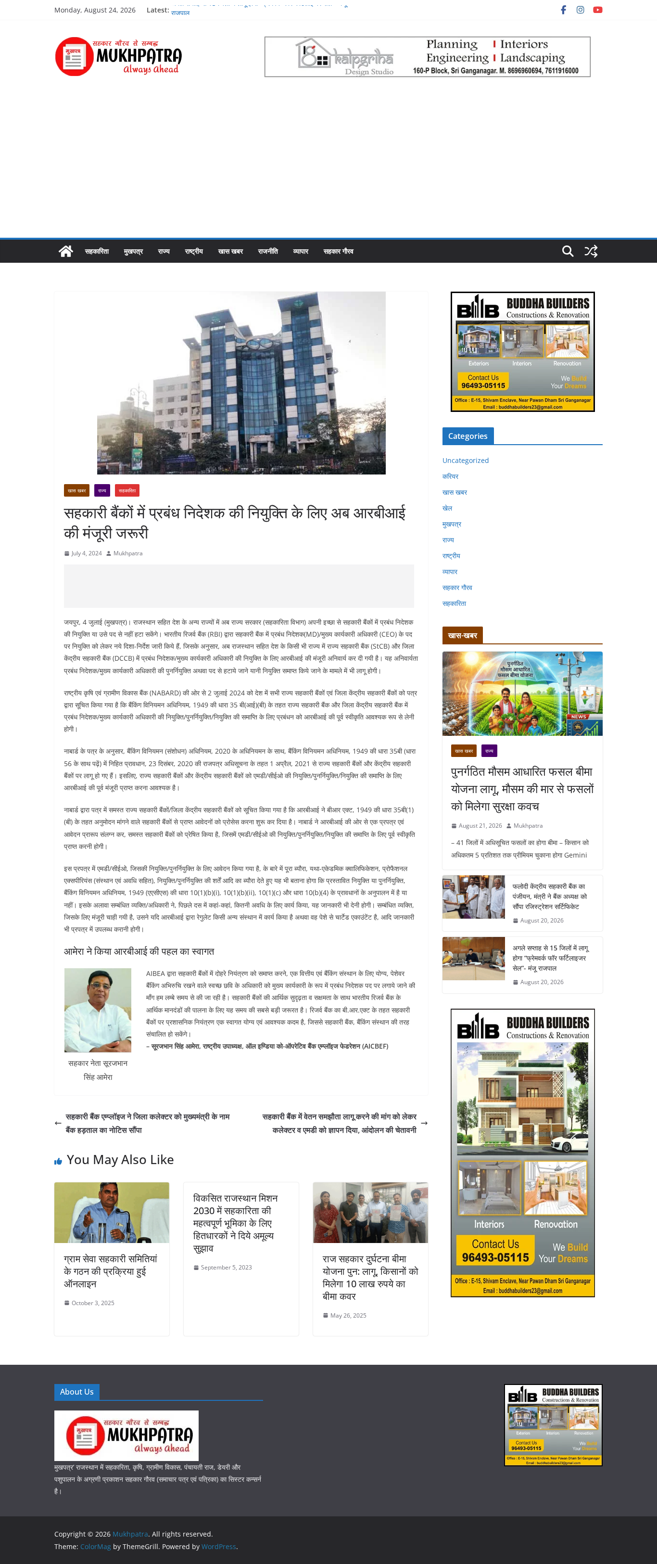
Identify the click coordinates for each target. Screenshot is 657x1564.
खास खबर (230, 251)
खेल (447, 508)
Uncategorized (465, 460)
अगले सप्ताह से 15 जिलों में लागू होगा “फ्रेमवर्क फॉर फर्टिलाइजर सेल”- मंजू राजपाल (550, 958)
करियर (450, 476)
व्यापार (300, 251)
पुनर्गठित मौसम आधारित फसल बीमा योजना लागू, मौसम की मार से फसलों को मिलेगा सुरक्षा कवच (522, 788)
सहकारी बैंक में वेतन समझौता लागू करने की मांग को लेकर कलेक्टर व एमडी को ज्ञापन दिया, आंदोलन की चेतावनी (340, 1123)
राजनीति (268, 251)
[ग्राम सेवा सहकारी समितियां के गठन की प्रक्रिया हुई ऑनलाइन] (111, 1189)
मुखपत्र (133, 251)
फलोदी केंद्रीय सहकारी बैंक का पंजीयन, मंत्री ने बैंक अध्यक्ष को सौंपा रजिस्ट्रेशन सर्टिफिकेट (550, 896)
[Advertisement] (328, 165)
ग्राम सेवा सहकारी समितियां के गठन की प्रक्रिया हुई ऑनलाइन (110, 1271)
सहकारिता (97, 251)
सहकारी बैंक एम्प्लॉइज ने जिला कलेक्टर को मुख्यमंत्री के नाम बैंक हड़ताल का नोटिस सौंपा (147, 1123)
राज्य (164, 251)
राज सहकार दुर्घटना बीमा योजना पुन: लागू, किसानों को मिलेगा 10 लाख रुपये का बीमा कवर (370, 1277)
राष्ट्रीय (194, 251)
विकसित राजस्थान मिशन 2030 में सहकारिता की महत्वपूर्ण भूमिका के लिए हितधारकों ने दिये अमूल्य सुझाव (235, 1223)
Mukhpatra (128, 553)
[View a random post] (591, 251)
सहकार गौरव (339, 251)
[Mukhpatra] (65, 251)
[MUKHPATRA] (126, 1416)
